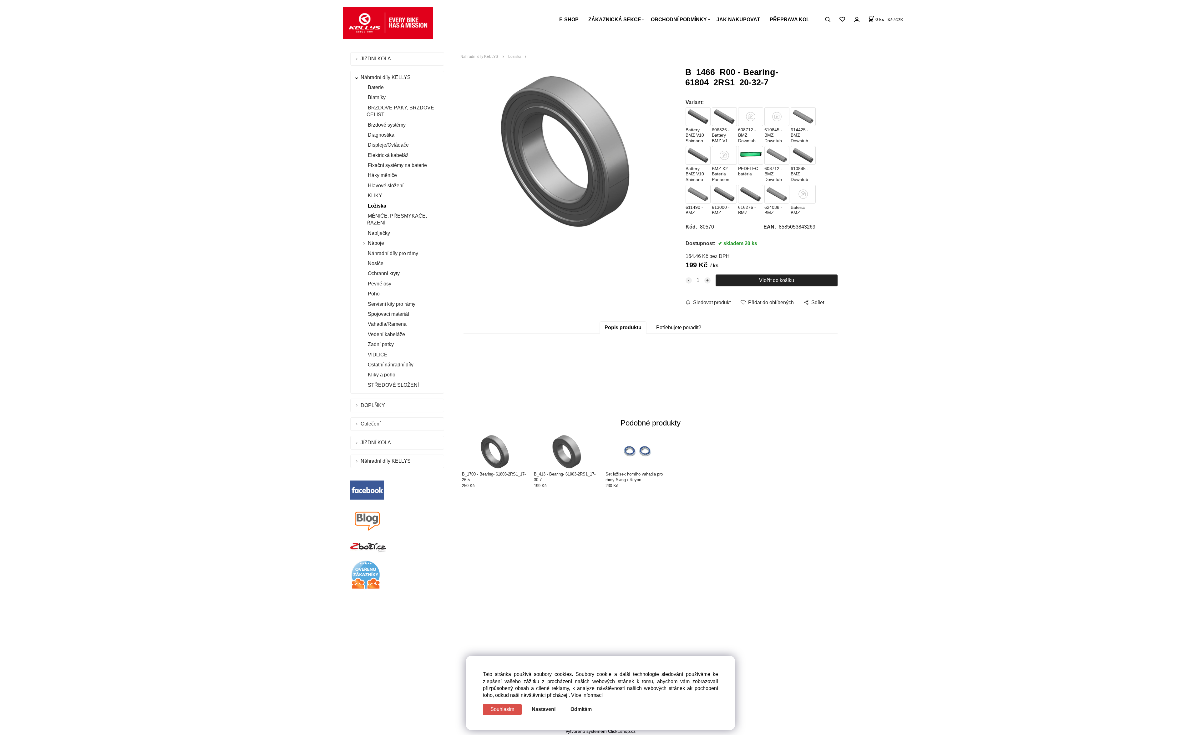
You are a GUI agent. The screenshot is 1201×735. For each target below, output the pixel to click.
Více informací (587, 695)
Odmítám (581, 709)
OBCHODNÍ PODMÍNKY (679, 19)
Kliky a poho (381, 374)
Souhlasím (502, 709)
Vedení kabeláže (386, 334)
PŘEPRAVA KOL (789, 19)
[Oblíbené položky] (842, 19)
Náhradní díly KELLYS (386, 77)
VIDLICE (377, 354)
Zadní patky (380, 344)
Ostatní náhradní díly (390, 364)
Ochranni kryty (383, 273)
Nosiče (375, 263)
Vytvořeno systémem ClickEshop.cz (600, 731)
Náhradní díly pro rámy (392, 253)
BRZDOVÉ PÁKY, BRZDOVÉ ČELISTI (400, 111)
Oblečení (371, 423)
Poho (373, 293)
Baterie (375, 87)
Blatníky (376, 97)
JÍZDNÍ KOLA (376, 58)
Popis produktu (623, 327)
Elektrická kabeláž (387, 155)
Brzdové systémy (386, 125)
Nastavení (543, 709)
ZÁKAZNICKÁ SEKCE (614, 19)
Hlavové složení (385, 185)
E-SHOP (569, 19)
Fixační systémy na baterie (397, 165)
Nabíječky (378, 233)
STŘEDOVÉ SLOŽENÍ (393, 385)
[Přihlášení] (856, 19)
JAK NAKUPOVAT (738, 19)
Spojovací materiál (388, 314)
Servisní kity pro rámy (391, 304)
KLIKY (374, 195)
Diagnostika (380, 135)
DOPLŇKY (373, 405)
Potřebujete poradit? (678, 327)
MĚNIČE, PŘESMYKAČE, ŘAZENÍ (397, 219)
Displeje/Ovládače (388, 145)
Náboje (376, 243)
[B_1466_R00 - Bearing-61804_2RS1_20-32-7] (565, 151)
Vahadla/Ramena (387, 324)
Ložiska (376, 206)
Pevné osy (379, 283)
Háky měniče (382, 175)
